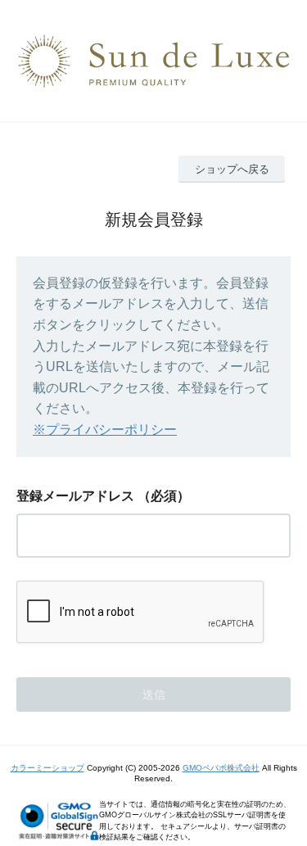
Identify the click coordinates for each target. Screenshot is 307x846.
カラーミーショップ (47, 767)
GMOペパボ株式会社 (221, 767)
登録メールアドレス (75, 496)
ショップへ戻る (232, 169)
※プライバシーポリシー (105, 430)
